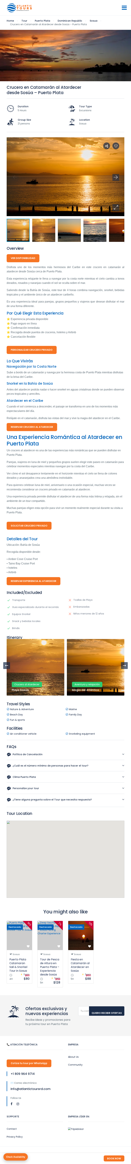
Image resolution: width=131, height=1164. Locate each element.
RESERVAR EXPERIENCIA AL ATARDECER (33, 581)
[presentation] (6, 665)
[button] (115, 207)
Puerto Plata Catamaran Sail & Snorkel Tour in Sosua (18, 965)
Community (75, 1064)
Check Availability (15, 1157)
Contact (12, 1129)
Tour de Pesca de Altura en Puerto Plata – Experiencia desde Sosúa (49, 966)
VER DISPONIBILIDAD (23, 258)
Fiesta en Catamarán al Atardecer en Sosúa (80, 965)
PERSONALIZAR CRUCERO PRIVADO (32, 350)
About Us (73, 1057)
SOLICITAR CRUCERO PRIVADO (29, 525)
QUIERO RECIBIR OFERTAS (107, 1013)
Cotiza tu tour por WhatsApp (29, 1063)
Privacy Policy (15, 1136)
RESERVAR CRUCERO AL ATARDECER (32, 427)
